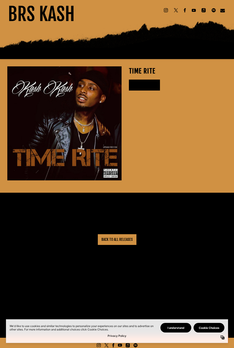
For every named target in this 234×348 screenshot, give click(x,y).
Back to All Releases (117, 239)
